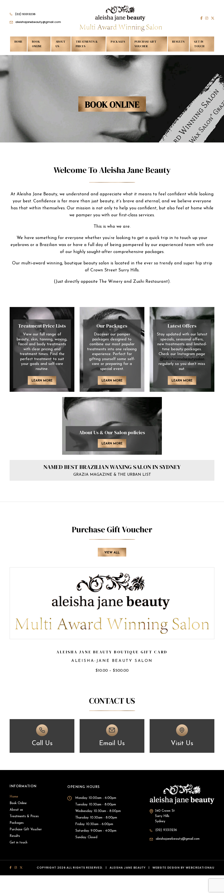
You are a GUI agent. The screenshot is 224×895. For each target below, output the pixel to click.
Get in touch (199, 44)
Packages (118, 41)
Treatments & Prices (87, 44)
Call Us (42, 743)
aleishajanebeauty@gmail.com (38, 22)
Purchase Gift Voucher (145, 44)
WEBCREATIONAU (200, 868)
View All (112, 552)
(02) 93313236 (25, 14)
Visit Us (182, 743)
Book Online (37, 44)
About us (60, 44)
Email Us (112, 743)
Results (178, 41)
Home (18, 41)
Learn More (42, 380)
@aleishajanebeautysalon (182, 359)
